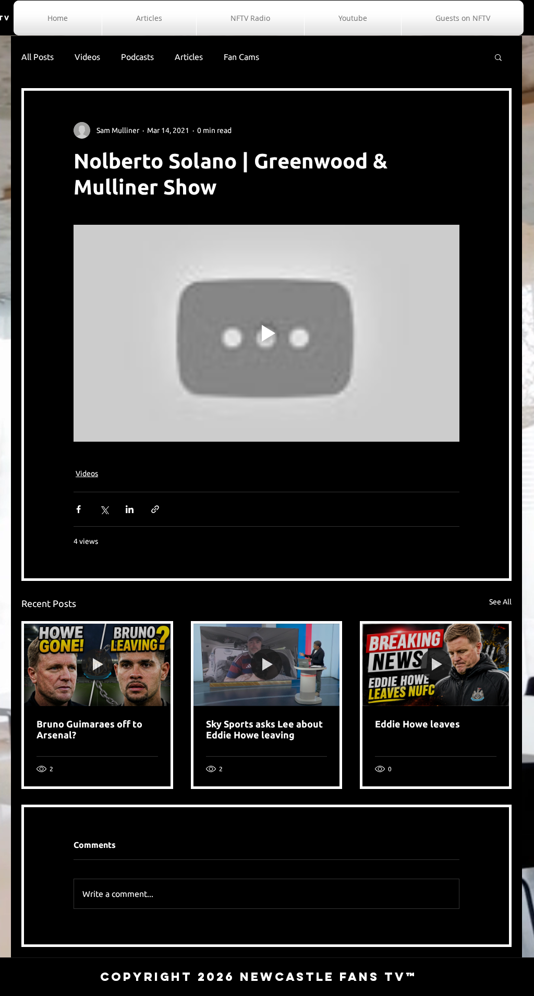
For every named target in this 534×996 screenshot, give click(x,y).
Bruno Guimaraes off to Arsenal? (89, 729)
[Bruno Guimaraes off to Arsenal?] (97, 665)
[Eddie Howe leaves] (435, 665)
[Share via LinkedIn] (130, 509)
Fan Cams (241, 57)
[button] (498, 57)
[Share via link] (155, 509)
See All (500, 602)
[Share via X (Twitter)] (104, 509)
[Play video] (266, 333)
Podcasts (137, 57)
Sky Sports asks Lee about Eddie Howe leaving (264, 729)
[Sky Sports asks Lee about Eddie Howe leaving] (266, 665)
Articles (189, 57)
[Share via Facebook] (78, 509)
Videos (87, 57)
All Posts (37, 57)
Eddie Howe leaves (417, 724)
